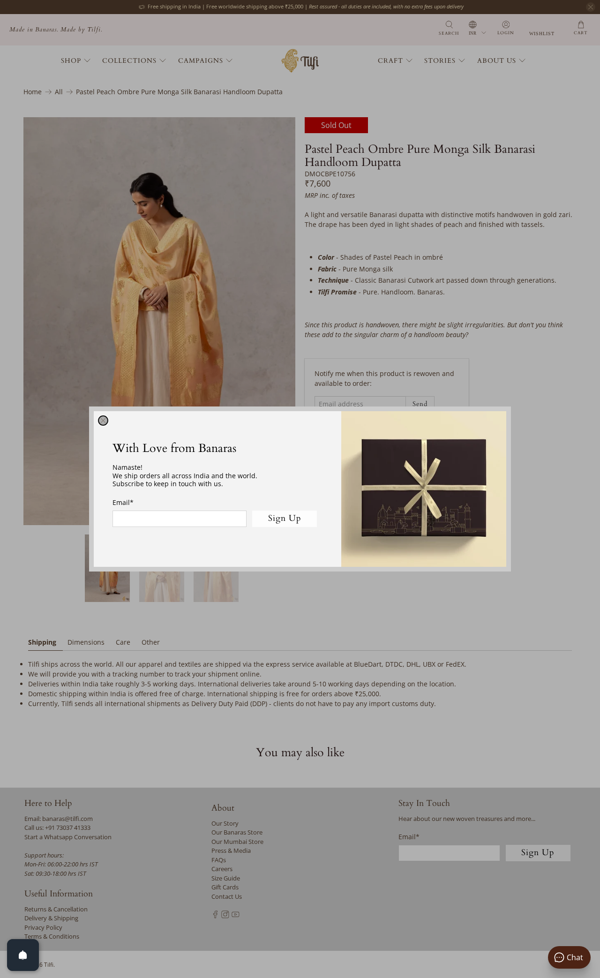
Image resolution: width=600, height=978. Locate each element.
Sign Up (284, 518)
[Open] (23, 955)
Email (123, 502)
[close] (103, 420)
